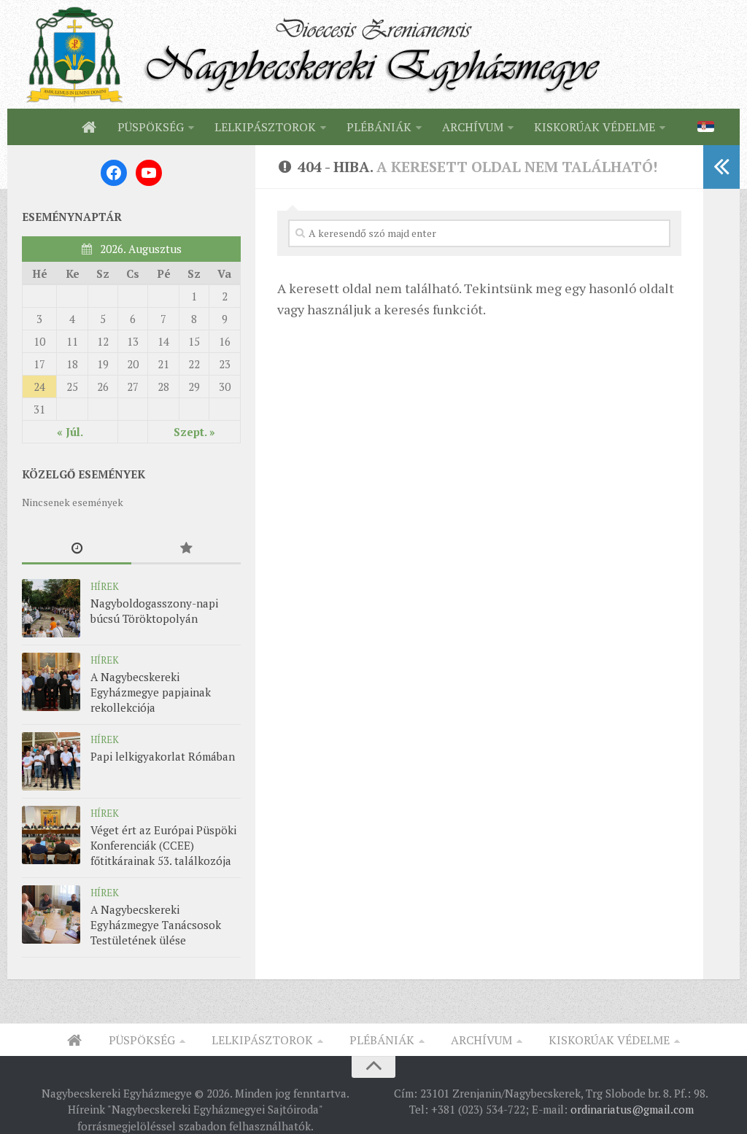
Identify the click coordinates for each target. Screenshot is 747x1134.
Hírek (104, 586)
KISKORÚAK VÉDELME (594, 127)
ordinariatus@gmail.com (632, 1109)
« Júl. (70, 431)
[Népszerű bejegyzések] (186, 548)
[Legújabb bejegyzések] (76, 548)
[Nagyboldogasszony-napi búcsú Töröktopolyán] (51, 608)
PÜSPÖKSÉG (150, 127)
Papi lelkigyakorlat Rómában (162, 756)
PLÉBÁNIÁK (379, 127)
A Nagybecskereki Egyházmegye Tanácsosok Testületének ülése (155, 924)
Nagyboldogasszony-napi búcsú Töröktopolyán (154, 611)
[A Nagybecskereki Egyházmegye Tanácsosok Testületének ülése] (51, 914)
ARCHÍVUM (472, 127)
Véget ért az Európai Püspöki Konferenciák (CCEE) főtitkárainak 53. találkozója (163, 845)
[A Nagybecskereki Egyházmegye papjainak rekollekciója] (51, 682)
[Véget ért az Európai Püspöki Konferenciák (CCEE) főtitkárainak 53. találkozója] (51, 835)
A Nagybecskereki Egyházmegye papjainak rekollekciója (150, 692)
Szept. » (194, 431)
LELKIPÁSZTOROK (265, 127)
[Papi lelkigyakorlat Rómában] (51, 761)
